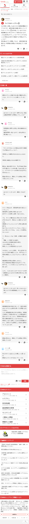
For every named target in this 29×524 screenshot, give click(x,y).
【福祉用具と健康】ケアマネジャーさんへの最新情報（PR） (14, 487)
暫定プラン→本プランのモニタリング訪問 (12, 69)
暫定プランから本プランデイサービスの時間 (13, 66)
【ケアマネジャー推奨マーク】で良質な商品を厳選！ (14, 463)
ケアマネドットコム (5, 2)
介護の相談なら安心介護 (7, 501)
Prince (7, 89)
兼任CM (7, 301)
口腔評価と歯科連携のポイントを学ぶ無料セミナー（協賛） (14, 453)
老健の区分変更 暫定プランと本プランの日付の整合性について (14, 61)
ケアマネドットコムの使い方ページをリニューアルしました (14, 458)
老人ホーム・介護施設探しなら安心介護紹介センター (14, 502)
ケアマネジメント (18, 9)
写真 (19, 381)
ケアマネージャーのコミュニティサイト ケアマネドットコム (14, 503)
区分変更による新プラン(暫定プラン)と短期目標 (14, 76)
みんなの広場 (14, 6)
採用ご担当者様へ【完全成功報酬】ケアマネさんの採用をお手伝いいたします (14, 474)
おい (6, 202)
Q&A (5, 6)
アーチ (7, 332)
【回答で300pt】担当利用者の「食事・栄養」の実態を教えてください (14, 445)
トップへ (25, 522)
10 (26, 49)
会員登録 (19, 2)
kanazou (7, 18)
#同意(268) (5, 80)
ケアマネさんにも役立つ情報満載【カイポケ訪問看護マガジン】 (14, 479)
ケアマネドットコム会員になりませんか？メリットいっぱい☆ (14, 492)
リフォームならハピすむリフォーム (10, 506)
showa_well (8, 142)
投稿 (25, 381)
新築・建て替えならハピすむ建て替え (14, 507)
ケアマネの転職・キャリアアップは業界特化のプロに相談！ (14, 468)
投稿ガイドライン (4, 384)
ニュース (24, 6)
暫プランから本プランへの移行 (9, 72)
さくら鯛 (7, 348)
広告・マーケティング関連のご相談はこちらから (14, 483)
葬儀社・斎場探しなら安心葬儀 (14, 510)
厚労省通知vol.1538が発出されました (11, 449)
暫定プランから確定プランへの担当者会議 (12, 57)
